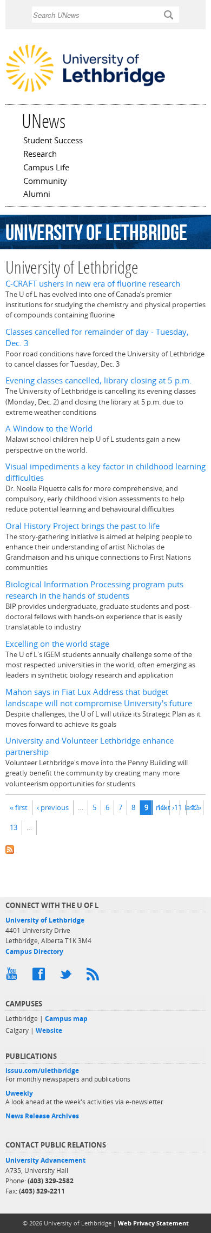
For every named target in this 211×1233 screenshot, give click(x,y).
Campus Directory (34, 951)
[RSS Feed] (95, 977)
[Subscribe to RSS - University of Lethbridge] (105, 848)
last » (192, 807)
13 (13, 827)
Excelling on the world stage (57, 643)
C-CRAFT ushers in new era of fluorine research (92, 283)
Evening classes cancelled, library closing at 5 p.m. (98, 380)
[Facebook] (40, 977)
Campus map (66, 1019)
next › (165, 807)
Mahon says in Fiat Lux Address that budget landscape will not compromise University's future (98, 697)
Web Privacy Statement (153, 1223)
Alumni (36, 195)
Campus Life (46, 168)
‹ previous (53, 807)
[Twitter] (68, 977)
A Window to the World (49, 428)
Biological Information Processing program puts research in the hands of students (94, 590)
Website (49, 1030)
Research (40, 155)
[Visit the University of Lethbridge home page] (85, 91)
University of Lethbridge (44, 920)
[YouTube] (13, 977)
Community (45, 182)
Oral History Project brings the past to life (82, 526)
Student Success (53, 141)
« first (19, 807)
